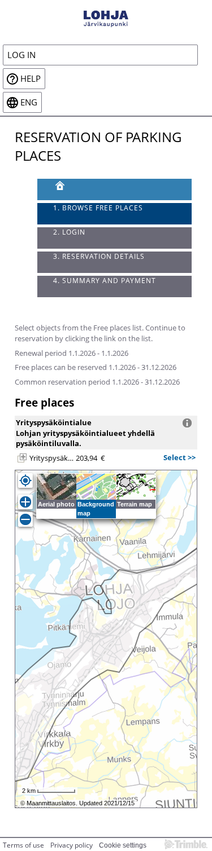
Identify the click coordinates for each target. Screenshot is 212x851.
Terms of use (23, 845)
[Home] (106, 17)
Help (30, 79)
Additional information (187, 422)
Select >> (179, 457)
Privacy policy (71, 845)
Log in (21, 55)
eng (28, 102)
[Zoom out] (25, 519)
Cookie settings (122, 845)
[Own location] (25, 480)
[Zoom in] (25, 502)
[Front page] (114, 189)
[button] (22, 457)
